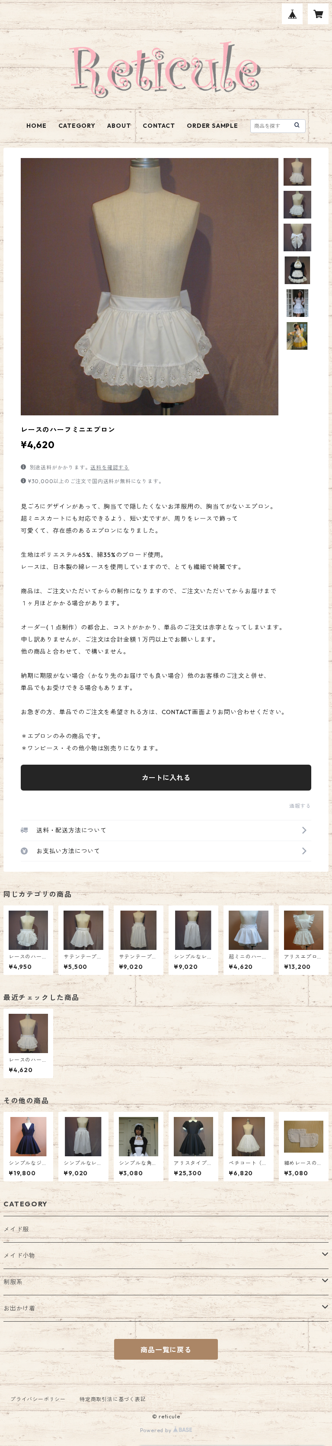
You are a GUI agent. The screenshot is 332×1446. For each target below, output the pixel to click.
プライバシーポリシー (38, 1399)
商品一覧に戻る (166, 1349)
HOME (36, 126)
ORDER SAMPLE (212, 126)
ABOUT (119, 126)
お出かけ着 (19, 1308)
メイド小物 (19, 1255)
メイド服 (16, 1229)
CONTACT (159, 126)
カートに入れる (166, 777)
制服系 (12, 1282)
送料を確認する (109, 467)
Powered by (156, 1430)
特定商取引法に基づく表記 (113, 1399)
